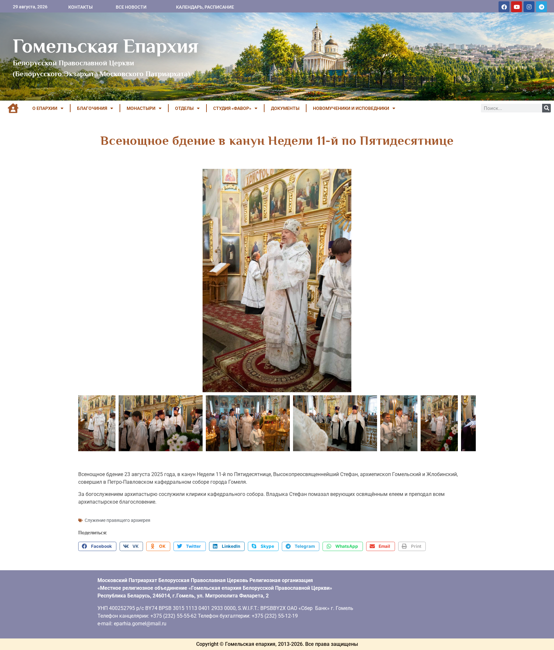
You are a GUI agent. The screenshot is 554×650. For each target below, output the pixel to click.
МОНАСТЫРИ (141, 108)
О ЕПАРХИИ (44, 108)
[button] (97, 546)
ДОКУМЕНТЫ (285, 108)
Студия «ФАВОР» (232, 108)
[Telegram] (541, 6)
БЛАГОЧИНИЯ (92, 108)
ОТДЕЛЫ (184, 108)
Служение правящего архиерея (117, 520)
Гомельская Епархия (105, 46)
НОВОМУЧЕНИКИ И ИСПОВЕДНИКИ (351, 108)
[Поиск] (546, 108)
